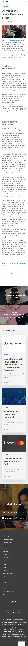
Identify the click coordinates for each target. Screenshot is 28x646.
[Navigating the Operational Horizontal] (14, 410)
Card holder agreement (9, 591)
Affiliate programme (8, 539)
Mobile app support (8, 573)
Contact (5, 567)
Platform (5, 554)
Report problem (7, 576)
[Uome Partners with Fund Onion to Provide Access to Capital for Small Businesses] (14, 360)
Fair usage (5, 594)
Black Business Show (16, 40)
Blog (4, 545)
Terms (4, 585)
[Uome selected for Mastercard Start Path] (14, 457)
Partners (8, 273)
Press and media (7, 542)
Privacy (5, 588)
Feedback (5, 570)
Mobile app (6, 557)
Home (3, 273)
